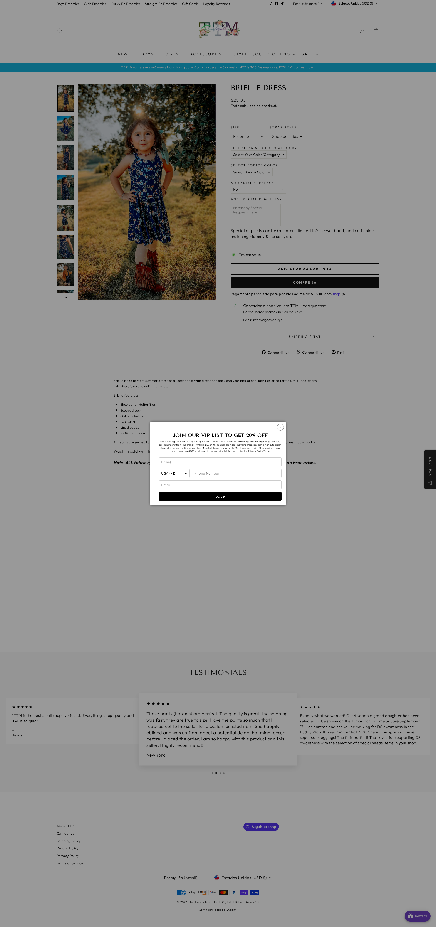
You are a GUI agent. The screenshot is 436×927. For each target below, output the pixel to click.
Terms (266, 451)
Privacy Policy (255, 451)
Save (220, 496)
